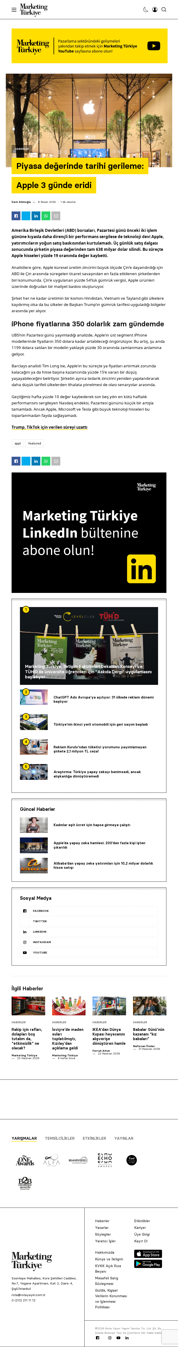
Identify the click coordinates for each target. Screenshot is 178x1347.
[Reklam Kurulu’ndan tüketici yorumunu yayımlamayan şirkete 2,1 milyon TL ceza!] (34, 747)
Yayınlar (124, 1138)
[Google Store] (148, 1266)
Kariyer (140, 1227)
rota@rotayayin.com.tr (28, 1295)
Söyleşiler (103, 1234)
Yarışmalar (24, 1138)
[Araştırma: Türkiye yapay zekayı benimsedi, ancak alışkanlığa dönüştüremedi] (34, 772)
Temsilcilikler (60, 1138)
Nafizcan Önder (144, 1046)
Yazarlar (101, 1227)
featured (34, 443)
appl (18, 443)
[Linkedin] (127, 1338)
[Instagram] (109, 1338)
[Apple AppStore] (148, 1256)
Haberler (22, 149)
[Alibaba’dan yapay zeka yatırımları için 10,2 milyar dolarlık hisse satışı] (34, 866)
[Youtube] (118, 1338)
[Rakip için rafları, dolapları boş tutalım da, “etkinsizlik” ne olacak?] (28, 1006)
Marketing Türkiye (24, 1055)
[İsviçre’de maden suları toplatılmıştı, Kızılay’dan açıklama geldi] (69, 1006)
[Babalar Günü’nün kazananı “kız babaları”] (150, 1006)
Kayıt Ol (140, 1241)
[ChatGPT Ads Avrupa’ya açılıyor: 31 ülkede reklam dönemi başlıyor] (34, 697)
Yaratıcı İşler (105, 1241)
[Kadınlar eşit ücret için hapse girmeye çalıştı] (34, 825)
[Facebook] (97, 1338)
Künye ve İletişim (109, 1259)
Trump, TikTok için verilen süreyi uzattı (49, 427)
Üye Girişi (142, 1234)
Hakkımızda (104, 1252)
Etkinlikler (94, 1138)
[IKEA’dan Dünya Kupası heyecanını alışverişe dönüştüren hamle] (109, 1006)
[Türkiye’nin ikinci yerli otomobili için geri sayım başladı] (34, 722)
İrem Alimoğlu (21, 202)
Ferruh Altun (101, 1050)
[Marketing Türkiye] (35, 9)
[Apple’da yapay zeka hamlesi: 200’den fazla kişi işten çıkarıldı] (34, 845)
